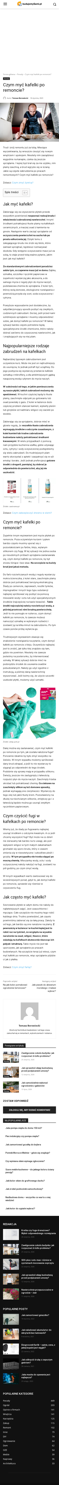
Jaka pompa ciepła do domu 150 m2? (23, 1128)
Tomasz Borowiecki (20, 98)
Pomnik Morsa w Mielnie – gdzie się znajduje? (27, 1153)
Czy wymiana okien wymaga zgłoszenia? (25, 1161)
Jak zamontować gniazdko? (35, 1315)
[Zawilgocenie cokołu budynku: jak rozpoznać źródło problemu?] (11, 1057)
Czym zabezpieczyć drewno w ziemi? (32, 512)
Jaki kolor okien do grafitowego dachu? (25, 1181)
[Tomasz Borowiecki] (5, 98)
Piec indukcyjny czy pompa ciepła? (22, 1136)
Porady (20, 74)
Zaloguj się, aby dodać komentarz (29, 1110)
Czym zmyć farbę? (22, 967)
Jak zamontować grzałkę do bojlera (23, 1144)
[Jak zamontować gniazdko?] (11, 1319)
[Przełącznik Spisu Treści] (23, 192)
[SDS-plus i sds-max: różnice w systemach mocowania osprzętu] (11, 1264)
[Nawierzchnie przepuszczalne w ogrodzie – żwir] (11, 1294)
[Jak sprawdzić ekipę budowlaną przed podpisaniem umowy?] (11, 1072)
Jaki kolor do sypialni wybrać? (20, 1208)
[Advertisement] (29, 39)
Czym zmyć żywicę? (22, 182)
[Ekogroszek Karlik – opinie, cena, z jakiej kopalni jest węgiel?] (11, 1348)
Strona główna (9, 74)
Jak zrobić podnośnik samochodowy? (24, 1189)
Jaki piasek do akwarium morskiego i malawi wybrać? (44, 987)
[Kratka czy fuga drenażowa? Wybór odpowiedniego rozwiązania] (11, 1234)
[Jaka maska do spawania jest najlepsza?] (11, 1378)
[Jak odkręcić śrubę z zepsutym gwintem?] (11, 1363)
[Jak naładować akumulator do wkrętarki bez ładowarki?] (11, 1334)
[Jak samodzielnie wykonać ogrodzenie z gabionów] (11, 1087)
